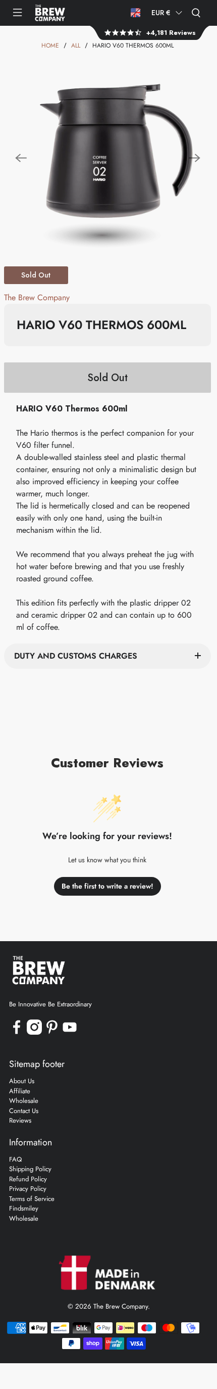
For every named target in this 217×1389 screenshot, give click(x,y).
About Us (21, 1081)
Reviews (20, 1120)
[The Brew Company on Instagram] (34, 1032)
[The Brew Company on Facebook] (16, 1032)
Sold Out (107, 378)
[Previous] (21, 158)
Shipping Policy (30, 1169)
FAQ (15, 1159)
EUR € (161, 13)
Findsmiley (23, 1208)
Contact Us (23, 1111)
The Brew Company (37, 297)
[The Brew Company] (50, 13)
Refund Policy (28, 1179)
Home (50, 45)
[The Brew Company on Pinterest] (52, 1032)
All (75, 45)
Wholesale (23, 1100)
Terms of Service (32, 1198)
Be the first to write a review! (107, 886)
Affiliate (19, 1091)
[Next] (194, 158)
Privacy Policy (27, 1188)
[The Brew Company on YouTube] (69, 1032)
